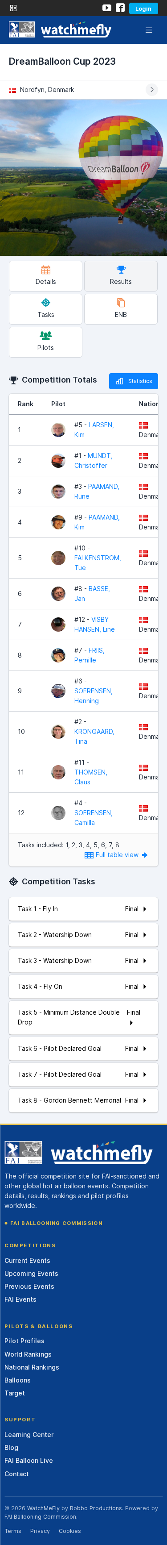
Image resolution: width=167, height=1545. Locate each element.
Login (143, 8)
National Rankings (31, 1367)
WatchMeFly (43, 1508)
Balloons (17, 1380)
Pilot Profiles (24, 1341)
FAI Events (20, 1299)
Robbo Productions (96, 1508)
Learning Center (28, 1434)
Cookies (70, 1531)
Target (14, 1393)
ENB (121, 314)
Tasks (45, 314)
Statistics (140, 381)
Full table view (118, 854)
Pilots (45, 347)
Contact (16, 1474)
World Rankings (28, 1354)
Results (121, 281)
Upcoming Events (31, 1273)
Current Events (27, 1260)
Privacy (40, 1531)
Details (46, 281)
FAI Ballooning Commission (56, 1223)
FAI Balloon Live (28, 1460)
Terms (12, 1531)
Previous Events (29, 1286)
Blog (11, 1447)
